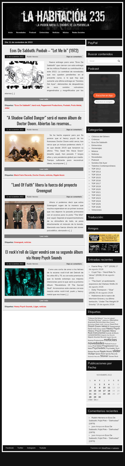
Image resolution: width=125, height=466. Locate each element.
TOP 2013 (96, 171)
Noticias (55, 32)
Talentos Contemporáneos (103, 166)
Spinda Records (111, 354)
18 (109, 390)
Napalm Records (111, 337)
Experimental (115, 326)
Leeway (115, 448)
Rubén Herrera (32, 56)
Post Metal (97, 346)
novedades (96, 343)
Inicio (10, 32)
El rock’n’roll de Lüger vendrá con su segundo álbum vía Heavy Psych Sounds (44, 255)
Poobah (66, 105)
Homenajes (97, 148)
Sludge (91, 353)
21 (90, 394)
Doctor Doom (39, 175)
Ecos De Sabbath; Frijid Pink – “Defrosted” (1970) (104, 420)
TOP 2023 (96, 198)
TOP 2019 (96, 186)
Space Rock (100, 354)
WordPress (106, 448)
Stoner (104, 356)
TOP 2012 (96, 168)
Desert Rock (114, 324)
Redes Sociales (78, 32)
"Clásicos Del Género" (95, 318)
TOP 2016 (96, 180)
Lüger (35, 306)
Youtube (42, 448)
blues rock (99, 324)
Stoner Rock (113, 356)
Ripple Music (59, 175)
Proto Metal (76, 105)
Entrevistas (44, 32)
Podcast (32, 32)
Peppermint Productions (51, 105)
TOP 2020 (96, 189)
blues (104, 322)
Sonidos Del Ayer (99, 163)
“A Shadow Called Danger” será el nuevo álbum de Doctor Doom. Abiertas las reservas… (44, 120)
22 (95, 394)
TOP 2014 (96, 174)
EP (108, 326)
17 (104, 390)
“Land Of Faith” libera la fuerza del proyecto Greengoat (44, 188)
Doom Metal (101, 326)
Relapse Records (93, 351)
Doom (91, 326)
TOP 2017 (96, 183)
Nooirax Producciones (96, 340)
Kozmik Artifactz (112, 333)
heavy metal (101, 329)
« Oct (90, 399)
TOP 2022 (96, 195)
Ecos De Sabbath (99, 142)
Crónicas (95, 139)
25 (109, 394)
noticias (49, 175)
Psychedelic (99, 348)
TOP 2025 (96, 204)
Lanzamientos (94, 335)
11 (109, 387)
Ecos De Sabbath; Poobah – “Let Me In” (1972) (44, 50)
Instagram (31, 448)
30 (99, 397)
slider (7, 108)
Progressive (108, 345)
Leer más (44, 99)
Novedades (21, 32)
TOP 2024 (96, 201)
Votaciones (97, 210)
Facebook (10, 448)
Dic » (96, 399)
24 (104, 394)
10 (104, 387)
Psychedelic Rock (112, 348)
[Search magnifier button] (119, 61)
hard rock (36, 105)
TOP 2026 (96, 207)
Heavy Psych (113, 328)
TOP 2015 (96, 177)
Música (66, 32)
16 (99, 390)
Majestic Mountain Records (97, 337)
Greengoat (18, 242)
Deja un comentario (74, 56)
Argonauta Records (95, 322)
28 (90, 397)
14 (90, 390)
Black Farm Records (23, 175)
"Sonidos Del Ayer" (95, 320)
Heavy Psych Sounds (23, 306)
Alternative (113, 320)
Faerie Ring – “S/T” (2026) (103, 266)
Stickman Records (94, 356)
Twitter (20, 448)
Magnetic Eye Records (108, 335)
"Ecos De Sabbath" (22, 105)
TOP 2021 (96, 192)
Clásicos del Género (100, 136)
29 (95, 397)
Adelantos (105, 320)
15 (95, 390)
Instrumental (99, 333)
